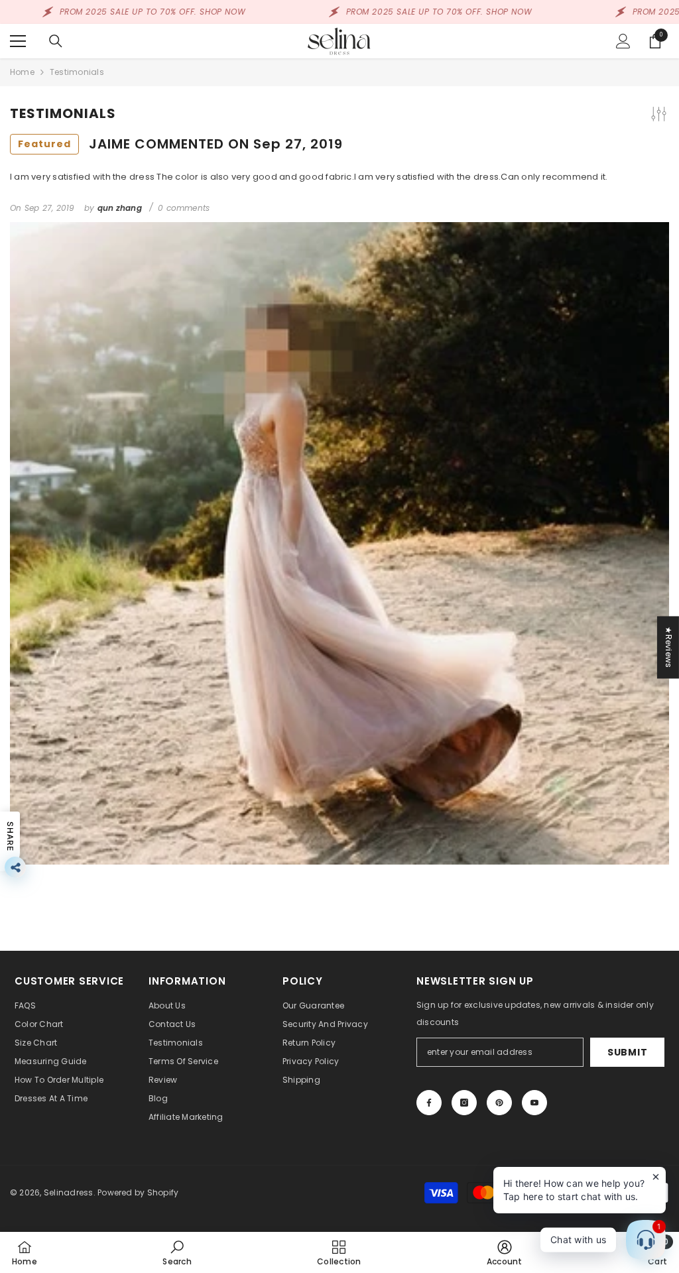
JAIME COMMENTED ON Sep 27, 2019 (180, 144)
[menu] (18, 41)
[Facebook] (429, 1102)
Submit (627, 1052)
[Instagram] (464, 1102)
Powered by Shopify (137, 1192)
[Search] (56, 41)
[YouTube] (534, 1102)
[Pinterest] (499, 1102)
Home (22, 72)
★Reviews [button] (668, 647)
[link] (176, 1252)
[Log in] (623, 41)
